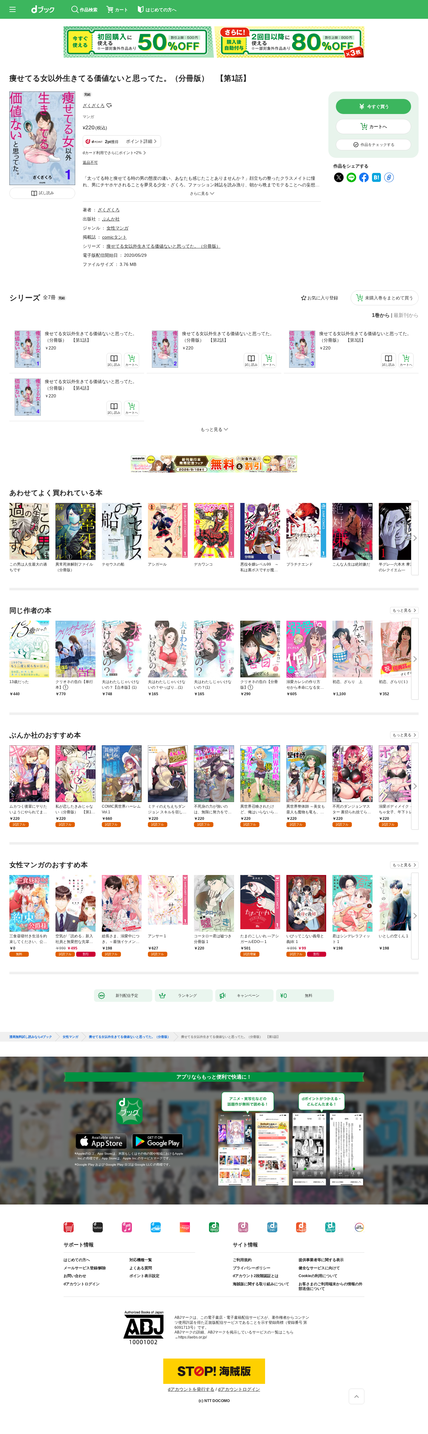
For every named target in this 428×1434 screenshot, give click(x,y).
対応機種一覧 (140, 1260)
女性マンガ (117, 227)
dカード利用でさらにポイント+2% (112, 153)
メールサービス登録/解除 (85, 1268)
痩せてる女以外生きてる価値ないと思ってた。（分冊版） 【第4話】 (91, 385)
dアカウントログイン (82, 1284)
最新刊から (406, 315)
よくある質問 (140, 1268)
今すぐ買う (378, 106)
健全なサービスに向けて (319, 1268)
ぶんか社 (111, 218)
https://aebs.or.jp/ (192, 1337)
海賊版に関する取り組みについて (261, 1284)
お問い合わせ (75, 1276)
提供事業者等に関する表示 (321, 1260)
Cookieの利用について (318, 1276)
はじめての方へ (77, 1260)
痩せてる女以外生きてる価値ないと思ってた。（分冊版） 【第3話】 (365, 337)
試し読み (46, 193)
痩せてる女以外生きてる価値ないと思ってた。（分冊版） (164, 246)
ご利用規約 (242, 1260)
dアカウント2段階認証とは (256, 1276)
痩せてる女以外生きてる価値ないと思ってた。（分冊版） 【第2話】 (228, 337)
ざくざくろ (94, 105)
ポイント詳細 (139, 141)
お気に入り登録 (322, 297)
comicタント (114, 237)
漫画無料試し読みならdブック (30, 1036)
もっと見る (402, 610)
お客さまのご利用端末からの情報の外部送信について (331, 1286)
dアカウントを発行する (191, 1389)
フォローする (109, 105)
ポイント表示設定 (144, 1276)
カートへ (378, 126)
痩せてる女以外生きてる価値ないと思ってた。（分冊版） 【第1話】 (91, 337)
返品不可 (90, 162)
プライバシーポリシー (251, 1268)
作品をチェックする (377, 144)
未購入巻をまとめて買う (389, 297)
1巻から (381, 315)
